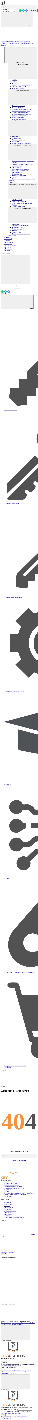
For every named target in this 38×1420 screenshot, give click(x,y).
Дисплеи (14, 205)
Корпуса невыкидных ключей (21, 114)
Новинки (18, 42)
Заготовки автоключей (22, 90)
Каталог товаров (20, 62)
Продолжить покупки (7, 1371)
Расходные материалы (19, 175)
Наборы (10, 182)
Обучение (4, 42)
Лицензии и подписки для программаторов (20, 171)
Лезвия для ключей (18, 117)
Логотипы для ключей (19, 119)
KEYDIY (15, 81)
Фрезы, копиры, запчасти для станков (24, 179)
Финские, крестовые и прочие (21, 143)
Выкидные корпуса (18, 107)
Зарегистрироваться (20, 1417)
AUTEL (14, 80)
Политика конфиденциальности (11, 1323)
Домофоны (15, 141)
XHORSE (15, 83)
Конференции (25, 42)
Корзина (3, 45)
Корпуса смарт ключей (19, 116)
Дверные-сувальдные (18, 140)
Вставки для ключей (18, 106)
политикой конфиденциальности (11, 1365)
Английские (16, 136)
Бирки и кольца (17, 227)
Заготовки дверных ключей (22, 121)
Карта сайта (19, 1324)
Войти (30, 26)
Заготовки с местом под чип (21, 111)
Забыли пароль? (6, 1418)
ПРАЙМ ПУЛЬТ (17, 200)
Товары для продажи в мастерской (22, 208)
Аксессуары (15, 224)
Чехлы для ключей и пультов (21, 234)
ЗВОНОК (33, 10)
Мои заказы (30, 43)
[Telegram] (23, 10)
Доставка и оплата (14, 43)
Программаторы (17, 174)
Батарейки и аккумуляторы (20, 225)
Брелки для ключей (18, 229)
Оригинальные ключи (19, 86)
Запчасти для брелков (18, 206)
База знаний (11, 42)
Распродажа (4, 43)
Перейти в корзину (20, 1371)
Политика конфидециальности (14, 1217)
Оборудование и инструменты (22, 145)
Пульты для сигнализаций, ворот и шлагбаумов (22, 184)
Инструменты (16, 167)
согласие (31, 1364)
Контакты (24, 43)
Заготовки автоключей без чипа (22, 109)
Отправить (4, 1362)
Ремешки (15, 230)
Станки (14, 177)
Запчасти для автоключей (20, 112)
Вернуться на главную (19, 1160)
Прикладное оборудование (20, 169)
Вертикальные (16, 138)
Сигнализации (16, 232)
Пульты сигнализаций (19, 201)
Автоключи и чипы (23, 64)
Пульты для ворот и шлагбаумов (22, 203)
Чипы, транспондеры (18, 88)
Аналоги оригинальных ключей (22, 85)
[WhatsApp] (20, 10)
